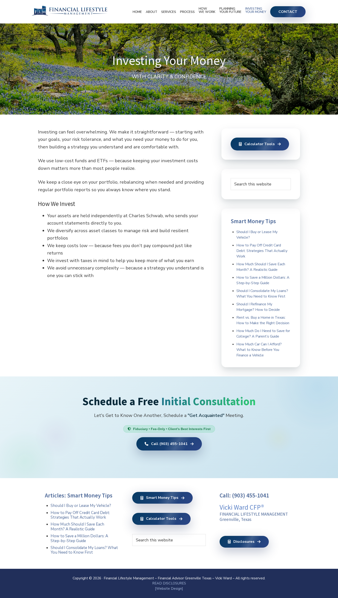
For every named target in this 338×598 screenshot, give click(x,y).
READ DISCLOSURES (169, 583)
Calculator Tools (259, 144)
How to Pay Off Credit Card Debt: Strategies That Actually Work (261, 251)
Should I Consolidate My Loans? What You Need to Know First (84, 550)
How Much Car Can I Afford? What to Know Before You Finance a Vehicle (259, 350)
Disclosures (244, 541)
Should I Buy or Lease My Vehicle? (81, 505)
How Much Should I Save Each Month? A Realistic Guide (77, 527)
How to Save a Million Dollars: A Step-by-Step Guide (79, 538)
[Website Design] (169, 588)
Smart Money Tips (162, 497)
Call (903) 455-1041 (169, 443)
